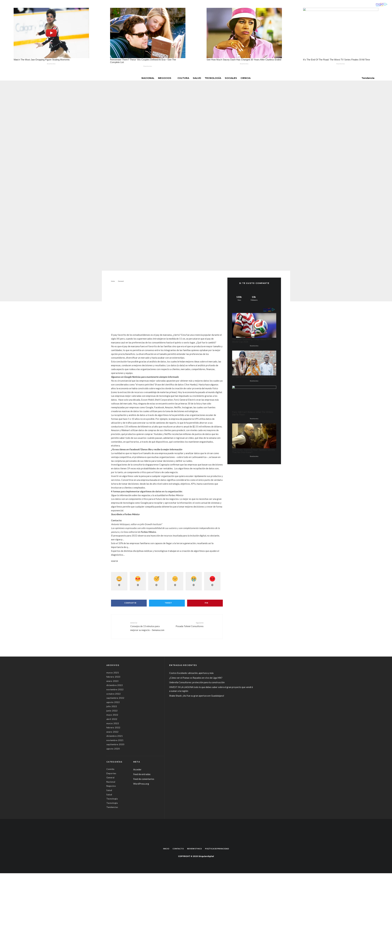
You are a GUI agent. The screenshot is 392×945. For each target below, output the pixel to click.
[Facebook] (194, 842)
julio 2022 (111, 706)
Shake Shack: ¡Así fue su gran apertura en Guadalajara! (196, 695)
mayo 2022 (112, 715)
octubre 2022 (113, 694)
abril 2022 (111, 719)
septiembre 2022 (115, 698)
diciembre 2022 (114, 685)
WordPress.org (141, 783)
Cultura (183, 78)
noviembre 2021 (115, 740)
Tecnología (213, 78)
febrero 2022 (113, 727)
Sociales (231, 78)
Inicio (166, 848)
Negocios (164, 78)
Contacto (178, 848)
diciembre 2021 (114, 736)
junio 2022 (112, 710)
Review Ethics (194, 848)
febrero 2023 (113, 677)
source (114, 560)
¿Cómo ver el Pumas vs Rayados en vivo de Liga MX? (196, 677)
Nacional (147, 78)
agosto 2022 (113, 702)
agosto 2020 (113, 748)
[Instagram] (198, 842)
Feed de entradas (142, 774)
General (171, 158)
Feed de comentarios (143, 779)
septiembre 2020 (115, 744)
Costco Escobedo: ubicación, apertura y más (191, 673)
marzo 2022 (112, 723)
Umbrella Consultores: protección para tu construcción (197, 682)
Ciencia (246, 78)
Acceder (137, 769)
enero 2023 (112, 681)
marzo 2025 (112, 672)
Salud (197, 78)
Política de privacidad (217, 848)
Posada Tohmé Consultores (190, 625)
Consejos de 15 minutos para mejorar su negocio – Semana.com (147, 626)
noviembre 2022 (115, 689)
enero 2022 (112, 732)
